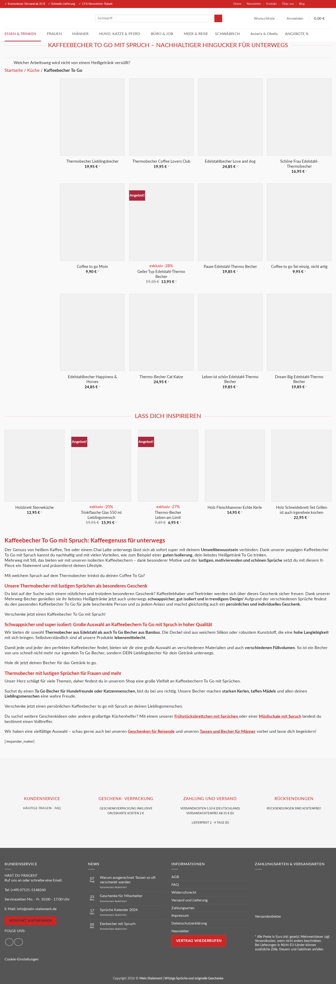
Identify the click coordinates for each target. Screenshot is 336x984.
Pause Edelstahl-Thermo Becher (230, 267)
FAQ (175, 885)
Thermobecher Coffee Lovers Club (161, 161)
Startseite (14, 70)
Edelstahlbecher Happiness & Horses (92, 379)
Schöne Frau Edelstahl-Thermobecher (299, 163)
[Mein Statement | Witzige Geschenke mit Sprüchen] (46, 18)
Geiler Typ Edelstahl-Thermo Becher (161, 274)
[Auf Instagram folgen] (319, 4)
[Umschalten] (9, 64)
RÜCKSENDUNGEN (294, 799)
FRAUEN (54, 34)
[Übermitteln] (218, 18)
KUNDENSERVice (42, 799)
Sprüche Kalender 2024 (119, 910)
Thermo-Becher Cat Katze (161, 377)
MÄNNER (80, 34)
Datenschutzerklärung (189, 923)
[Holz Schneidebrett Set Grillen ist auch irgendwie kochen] (301, 465)
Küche (33, 70)
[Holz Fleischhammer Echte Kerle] (234, 465)
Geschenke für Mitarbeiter (121, 896)
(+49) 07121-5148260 (28, 890)
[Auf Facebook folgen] (311, 4)
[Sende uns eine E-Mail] (327, 4)
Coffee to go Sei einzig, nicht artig (299, 267)
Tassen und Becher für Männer (228, 731)
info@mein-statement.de (36, 909)
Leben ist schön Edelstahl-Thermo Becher (230, 379)
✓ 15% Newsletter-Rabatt (95, 4)
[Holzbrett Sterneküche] (34, 465)
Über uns (288, 4)
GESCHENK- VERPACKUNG (126, 799)
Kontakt (271, 4)
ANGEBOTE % (297, 34)
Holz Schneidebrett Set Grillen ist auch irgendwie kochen (301, 510)
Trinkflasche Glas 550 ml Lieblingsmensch (101, 515)
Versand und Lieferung (189, 900)
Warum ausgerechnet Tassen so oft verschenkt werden (128, 880)
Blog (302, 4)
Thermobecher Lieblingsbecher (92, 161)
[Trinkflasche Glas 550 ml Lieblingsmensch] (101, 465)
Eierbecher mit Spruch (118, 924)
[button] (295, 18)
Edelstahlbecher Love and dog (230, 161)
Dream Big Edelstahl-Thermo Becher (299, 379)
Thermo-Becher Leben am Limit (168, 515)
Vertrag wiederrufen (199, 941)
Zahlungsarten (183, 908)
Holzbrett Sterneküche (34, 508)
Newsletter (254, 4)
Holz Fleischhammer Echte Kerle (235, 508)
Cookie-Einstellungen (22, 959)
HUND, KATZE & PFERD (119, 34)
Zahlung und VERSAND (210, 799)
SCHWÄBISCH (227, 34)
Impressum (180, 915)
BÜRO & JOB (162, 34)
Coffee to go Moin (92, 267)
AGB (175, 877)
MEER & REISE (196, 34)
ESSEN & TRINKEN (20, 34)
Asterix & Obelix (264, 34)
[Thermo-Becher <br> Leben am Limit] (168, 465)
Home (237, 4)
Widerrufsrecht (183, 892)
